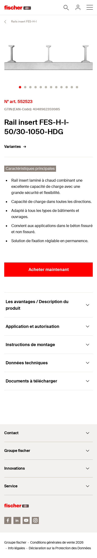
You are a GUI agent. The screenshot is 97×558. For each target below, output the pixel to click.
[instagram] (35, 520)
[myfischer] (78, 7)
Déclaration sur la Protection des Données (60, 548)
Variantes (12, 146)
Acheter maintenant (48, 269)
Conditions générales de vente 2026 (57, 542)
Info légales (16, 548)
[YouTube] (26, 520)
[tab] (20, 87)
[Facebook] (7, 520)
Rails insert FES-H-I (23, 21)
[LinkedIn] (16, 520)
